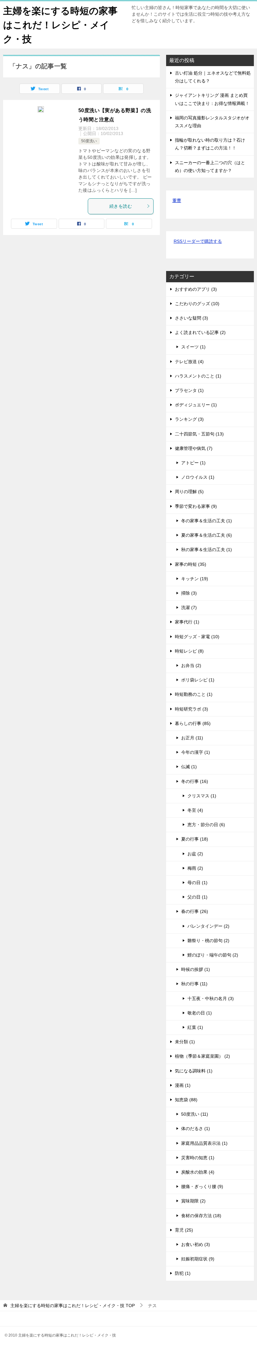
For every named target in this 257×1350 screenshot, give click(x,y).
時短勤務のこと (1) (193, 694)
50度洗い (89, 141)
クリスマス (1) (201, 795)
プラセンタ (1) (189, 390)
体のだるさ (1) (195, 1128)
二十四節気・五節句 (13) (199, 433)
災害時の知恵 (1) (197, 1157)
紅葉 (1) (195, 1027)
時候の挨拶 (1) (195, 969)
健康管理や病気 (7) (193, 448)
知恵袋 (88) (186, 1099)
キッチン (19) (194, 578)
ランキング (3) (189, 419)
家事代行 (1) (187, 621)
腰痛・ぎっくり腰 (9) (202, 1186)
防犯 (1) (183, 1273)
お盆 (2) (195, 853)
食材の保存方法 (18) (201, 1215)
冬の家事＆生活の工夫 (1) (206, 520)
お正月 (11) (192, 737)
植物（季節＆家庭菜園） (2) (202, 1056)
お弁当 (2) (191, 665)
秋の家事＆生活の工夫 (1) (206, 549)
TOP (72, 1305)
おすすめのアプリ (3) (196, 289)
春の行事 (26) (194, 911)
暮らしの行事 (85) (193, 723)
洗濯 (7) (189, 607)
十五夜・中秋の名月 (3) (210, 998)
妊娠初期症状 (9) (197, 1258)
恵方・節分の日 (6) (206, 824)
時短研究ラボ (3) (191, 708)
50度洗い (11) (194, 1114)
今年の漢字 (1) (195, 752)
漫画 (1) (183, 1085)
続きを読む (120, 206)
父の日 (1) (197, 896)
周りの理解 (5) (189, 491)
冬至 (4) (195, 810)
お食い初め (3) (195, 1244)
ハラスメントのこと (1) (198, 375)
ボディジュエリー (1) (196, 404)
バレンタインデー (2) (208, 926)
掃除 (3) (189, 593)
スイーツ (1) (193, 346)
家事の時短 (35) (190, 564)
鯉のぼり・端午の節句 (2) (212, 954)
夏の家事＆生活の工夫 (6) (206, 535)
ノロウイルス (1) (197, 477)
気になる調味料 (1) (193, 1070)
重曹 (176, 200)
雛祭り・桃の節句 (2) (208, 940)
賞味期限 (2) (193, 1200)
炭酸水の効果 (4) (197, 1172)
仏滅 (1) (189, 766)
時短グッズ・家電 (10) (197, 636)
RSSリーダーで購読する (198, 241)
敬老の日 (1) (199, 1012)
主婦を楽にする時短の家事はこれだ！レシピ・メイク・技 (60, 25)
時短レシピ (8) (189, 651)
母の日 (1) (197, 882)
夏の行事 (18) (194, 839)
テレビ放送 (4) (189, 361)
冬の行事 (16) (194, 781)
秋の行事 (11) (194, 983)
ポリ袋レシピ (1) (197, 679)
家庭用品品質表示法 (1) (204, 1143)
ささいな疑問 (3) (191, 318)
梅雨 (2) (195, 868)
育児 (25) (184, 1230)
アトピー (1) (193, 462)
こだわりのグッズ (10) (197, 303)
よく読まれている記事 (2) (200, 332)
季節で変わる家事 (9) (196, 506)
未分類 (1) (185, 1041)
